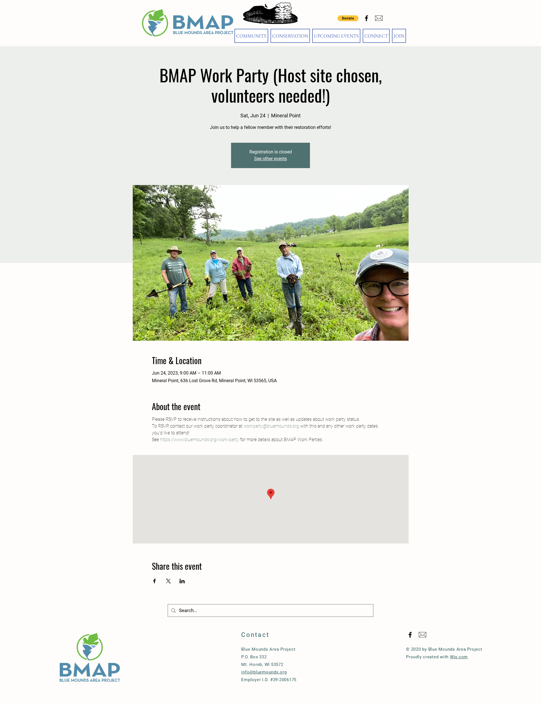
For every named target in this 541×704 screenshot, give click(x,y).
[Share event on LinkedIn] (182, 581)
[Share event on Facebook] (154, 581)
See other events (270, 158)
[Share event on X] (168, 581)
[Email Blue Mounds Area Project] (379, 18)
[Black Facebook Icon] (366, 18)
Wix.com (459, 656)
